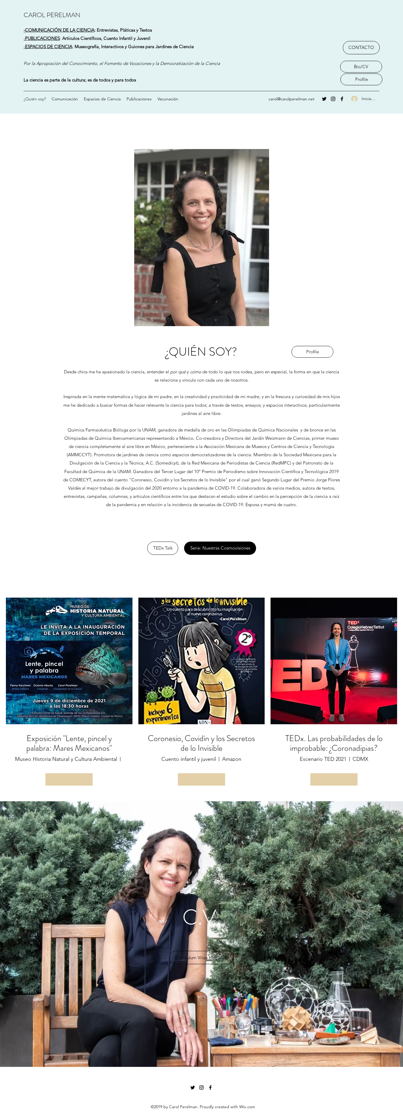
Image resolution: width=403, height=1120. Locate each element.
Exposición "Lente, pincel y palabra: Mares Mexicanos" (69, 743)
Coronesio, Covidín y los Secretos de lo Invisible (201, 743)
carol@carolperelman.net (291, 99)
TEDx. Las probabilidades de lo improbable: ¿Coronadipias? (334, 743)
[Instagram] (333, 99)
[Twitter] (324, 99)
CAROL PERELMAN (52, 14)
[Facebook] (342, 99)
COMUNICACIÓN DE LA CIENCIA (59, 30)
